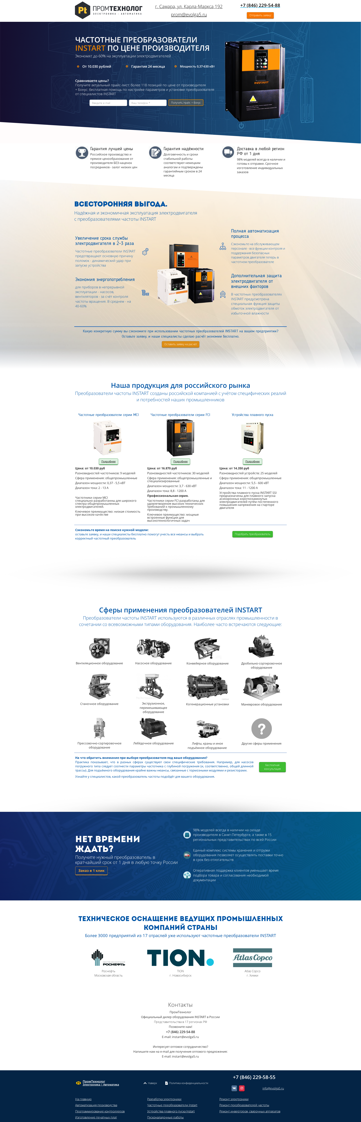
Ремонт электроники (234, 1099)
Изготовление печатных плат (96, 1117)
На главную (83, 1099)
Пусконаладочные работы (165, 1117)
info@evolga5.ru (273, 1088)
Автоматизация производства (96, 1105)
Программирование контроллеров (100, 1111)
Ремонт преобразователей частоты (244, 1105)
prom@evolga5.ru (189, 14)
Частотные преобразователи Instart (172, 1105)
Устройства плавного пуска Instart (171, 1111)
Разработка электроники (164, 1099)
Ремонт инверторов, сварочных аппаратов (249, 1111)
